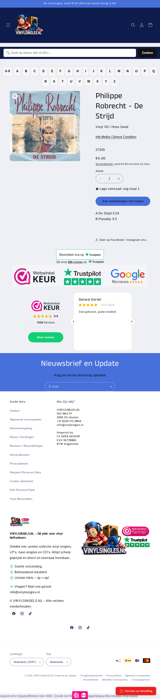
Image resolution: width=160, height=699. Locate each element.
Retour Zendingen (22, 437)
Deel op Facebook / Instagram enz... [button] (124, 239)
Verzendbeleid (90, 680)
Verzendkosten (104, 164)
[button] (8, 25)
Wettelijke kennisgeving (114, 680)
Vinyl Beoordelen (21, 498)
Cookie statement (21, 481)
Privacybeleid (19, 463)
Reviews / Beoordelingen (26, 445)
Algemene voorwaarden (26, 419)
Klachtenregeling (21, 428)
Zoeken (147, 52)
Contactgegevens (141, 680)
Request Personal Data (25, 472)
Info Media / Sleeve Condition (116, 137)
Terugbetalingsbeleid (91, 675)
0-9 (7, 71)
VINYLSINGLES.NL (44, 675)
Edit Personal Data (22, 489)
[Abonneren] (110, 386)
